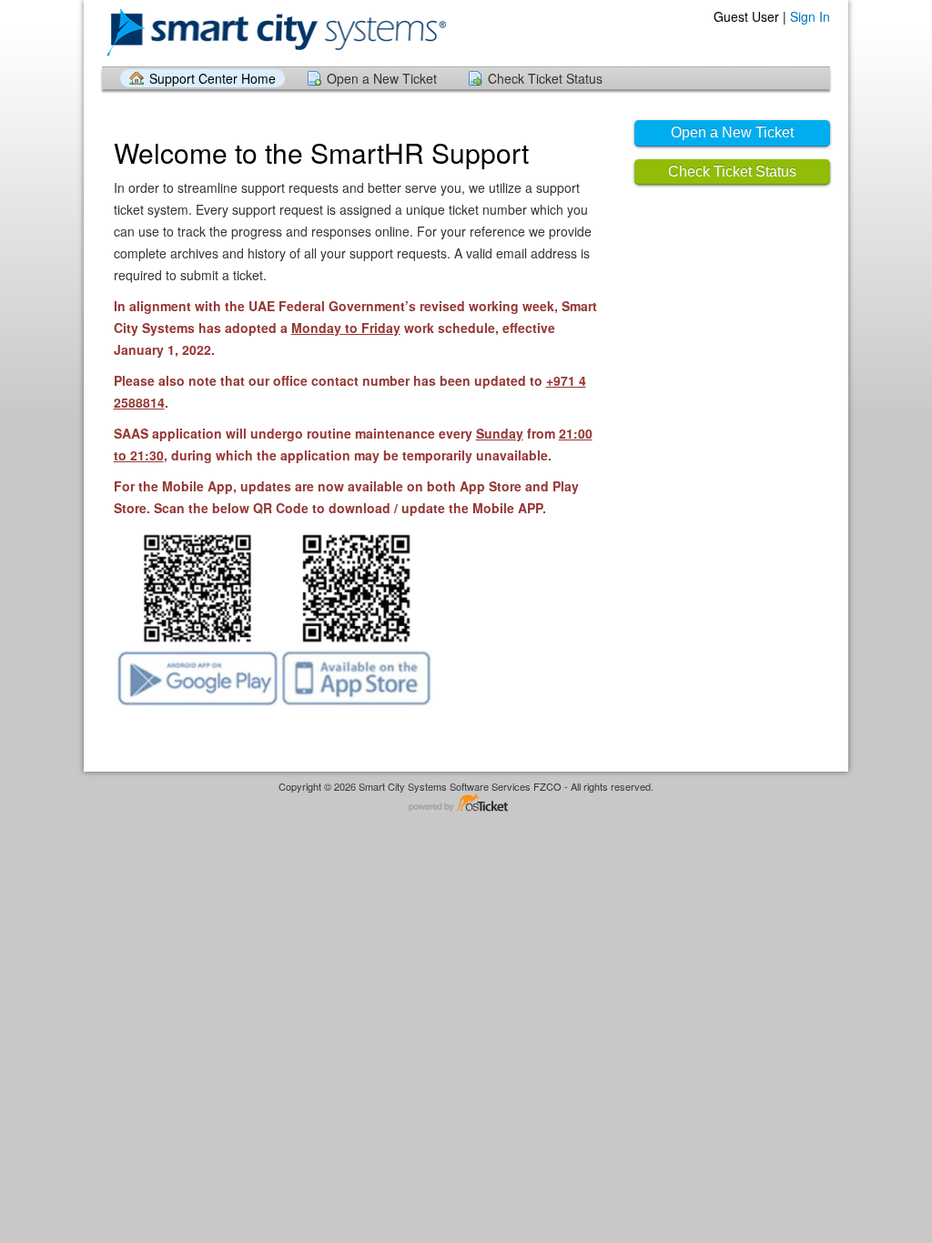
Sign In (810, 16)
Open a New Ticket (382, 78)
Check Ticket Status (545, 78)
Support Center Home (212, 78)
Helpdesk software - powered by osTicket (466, 803)
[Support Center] (276, 32)
